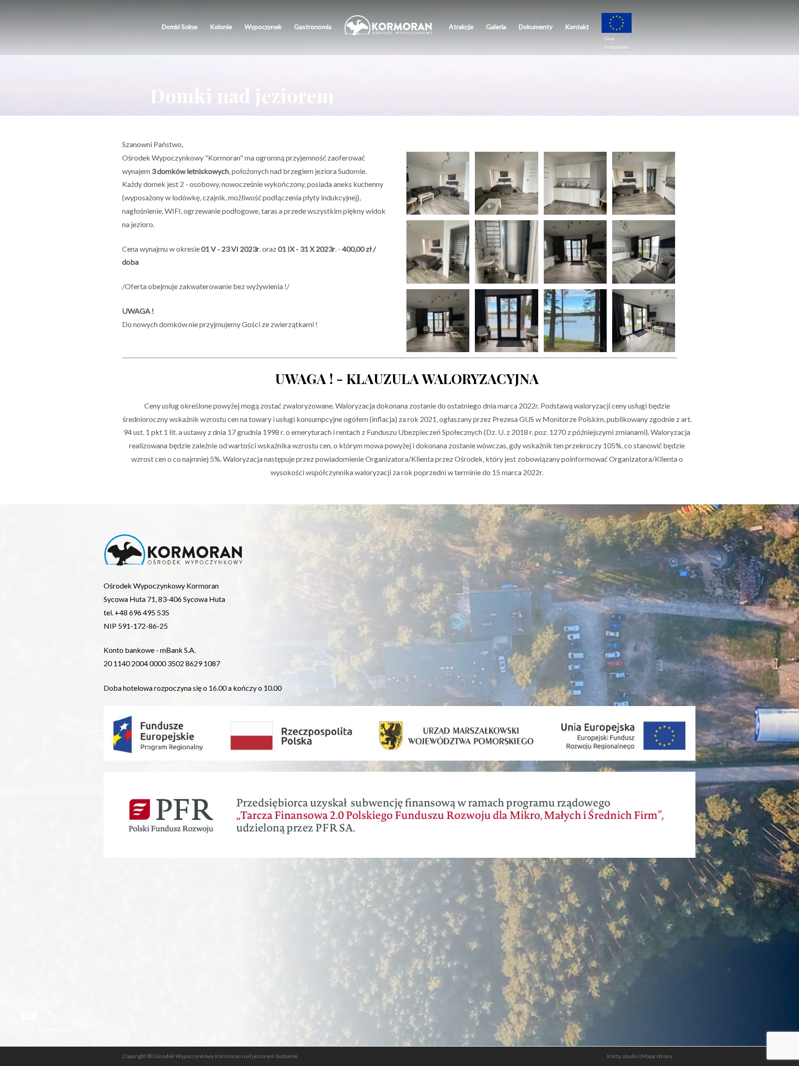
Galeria (496, 27)
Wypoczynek (263, 27)
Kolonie (221, 27)
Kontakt (577, 27)
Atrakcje (461, 27)
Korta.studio (622, 1056)
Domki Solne (179, 27)
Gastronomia (313, 27)
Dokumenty (536, 27)
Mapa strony (657, 1056)
